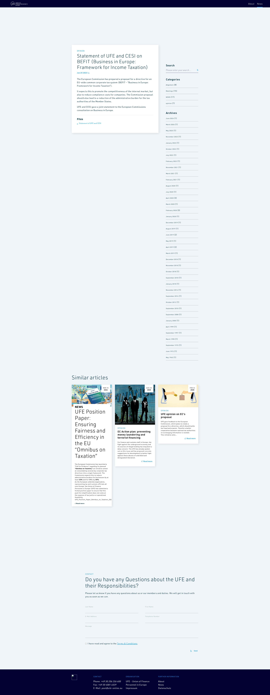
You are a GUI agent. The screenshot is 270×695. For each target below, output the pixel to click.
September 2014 (172, 296)
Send (196, 651)
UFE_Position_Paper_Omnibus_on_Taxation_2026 (92, 500)
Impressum (131, 688)
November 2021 (172, 167)
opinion (169, 103)
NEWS (168, 97)
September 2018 (172, 278)
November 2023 (172, 137)
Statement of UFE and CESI (90, 123)
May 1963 (169, 357)
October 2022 (171, 149)
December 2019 (172, 223)
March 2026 (170, 124)
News (260, 3)
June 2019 (170, 235)
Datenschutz (164, 688)
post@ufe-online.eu (112, 688)
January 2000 (171, 321)
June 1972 (170, 351)
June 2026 (170, 118)
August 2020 (170, 186)
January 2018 (171, 284)
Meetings (169, 91)
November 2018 (172, 265)
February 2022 (171, 161)
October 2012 (171, 302)
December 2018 (172, 259)
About (251, 3)
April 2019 (170, 247)
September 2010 (172, 308)
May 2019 (169, 241)
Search (170, 65)
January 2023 (171, 143)
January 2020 (171, 216)
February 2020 (171, 210)
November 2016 (172, 290)
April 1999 (170, 327)
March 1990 (170, 339)
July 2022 (169, 155)
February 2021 (171, 180)
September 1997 (172, 333)
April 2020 (170, 198)
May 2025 (169, 131)
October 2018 (171, 272)
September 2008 (172, 315)
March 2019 (170, 253)
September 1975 (172, 345)
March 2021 (170, 173)
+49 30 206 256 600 (111, 681)
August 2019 (170, 229)
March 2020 (170, 204)
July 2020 (169, 192)
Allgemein (170, 85)
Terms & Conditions (127, 643)
